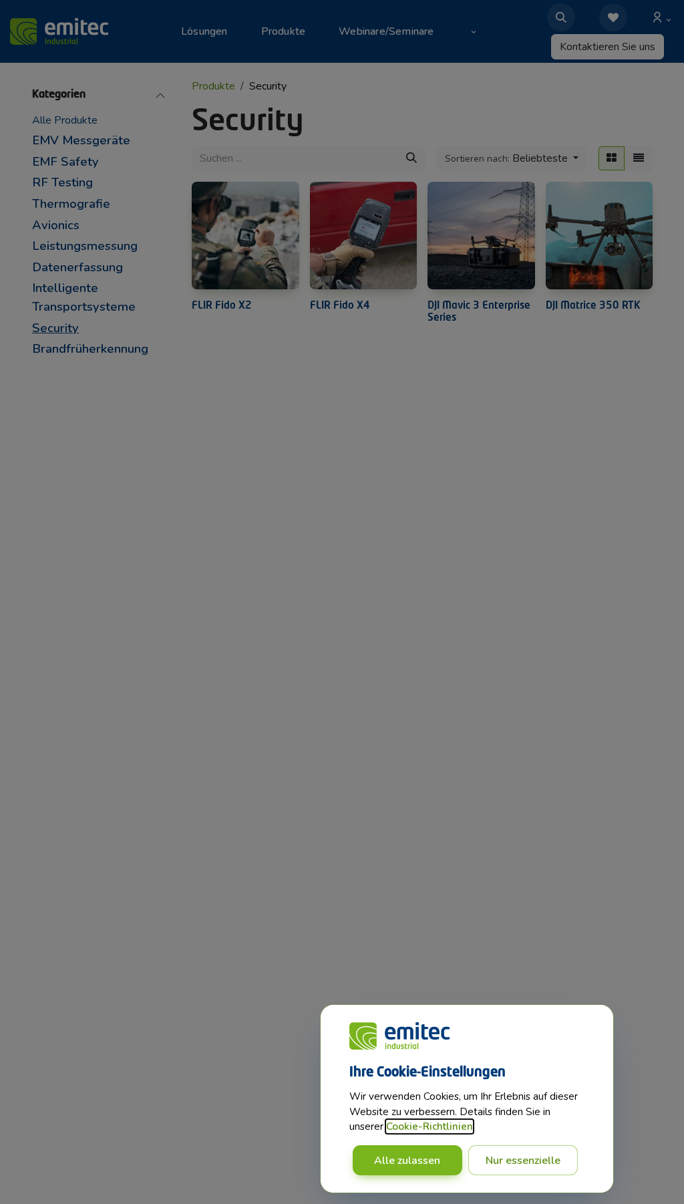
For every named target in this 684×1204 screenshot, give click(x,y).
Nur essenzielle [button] (523, 1160)
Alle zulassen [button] (407, 1160)
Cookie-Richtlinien (429, 1126)
